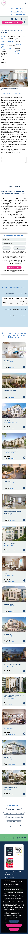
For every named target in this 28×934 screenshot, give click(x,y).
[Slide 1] (7, 85)
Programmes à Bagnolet (14, 809)
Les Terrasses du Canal (11, 451)
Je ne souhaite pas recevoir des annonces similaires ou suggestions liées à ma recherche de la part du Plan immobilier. (14, 253)
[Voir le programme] (24, 366)
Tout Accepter (14, 929)
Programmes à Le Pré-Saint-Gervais (14, 813)
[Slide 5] (13, 85)
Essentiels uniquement (14, 925)
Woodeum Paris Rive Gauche (12, 665)
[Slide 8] (17, 85)
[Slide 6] (14, 85)
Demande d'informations (12, 22)
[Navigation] (25, 3)
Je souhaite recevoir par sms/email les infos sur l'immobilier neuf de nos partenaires (14, 257)
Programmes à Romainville (14, 821)
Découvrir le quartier (15, 186)
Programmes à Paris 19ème (14, 817)
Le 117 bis (6, 574)
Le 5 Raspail (7, 634)
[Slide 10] (20, 85)
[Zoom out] (25, 160)
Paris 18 (6, 727)
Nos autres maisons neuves (18, 50)
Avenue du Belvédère (10, 390)
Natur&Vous (7, 757)
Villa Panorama (8, 604)
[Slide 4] (11, 85)
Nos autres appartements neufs (11, 46)
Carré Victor (7, 481)
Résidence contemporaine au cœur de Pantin (12, 512)
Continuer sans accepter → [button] (17, 881)
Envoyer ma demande (14, 267)
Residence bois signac (10, 787)
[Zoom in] (25, 158)
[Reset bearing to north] (25, 162)
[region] (14, 169)
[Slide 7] (16, 85)
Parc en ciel (7, 360)
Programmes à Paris (14, 826)
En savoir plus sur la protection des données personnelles (14, 271)
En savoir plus (14, 921)
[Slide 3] (10, 85)
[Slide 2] (9, 85)
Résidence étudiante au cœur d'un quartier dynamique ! (14, 696)
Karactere (7, 421)
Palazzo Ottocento (9, 543)
